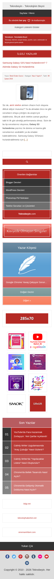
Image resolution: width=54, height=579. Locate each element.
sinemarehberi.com (27, 532)
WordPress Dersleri (15, 190)
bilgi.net (27, 504)
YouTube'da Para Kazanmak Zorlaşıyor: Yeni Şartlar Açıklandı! (30, 434)
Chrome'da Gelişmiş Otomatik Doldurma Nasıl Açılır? (29, 487)
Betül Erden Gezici (16, 76)
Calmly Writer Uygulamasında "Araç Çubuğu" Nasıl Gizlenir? (29, 447)
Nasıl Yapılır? (37, 76)
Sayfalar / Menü (27, 13)
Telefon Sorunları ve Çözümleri (20, 206)
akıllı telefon (15, 105)
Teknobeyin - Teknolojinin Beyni (27, 6)
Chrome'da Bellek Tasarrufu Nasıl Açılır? (30, 474)
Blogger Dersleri (13, 182)
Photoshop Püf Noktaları (17, 198)
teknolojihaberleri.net (27, 518)
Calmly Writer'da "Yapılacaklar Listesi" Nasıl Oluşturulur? (29, 461)
